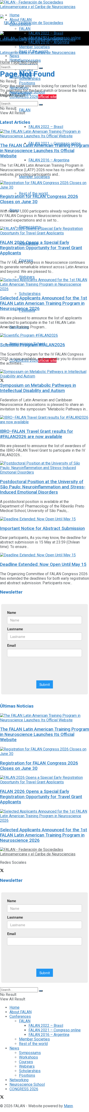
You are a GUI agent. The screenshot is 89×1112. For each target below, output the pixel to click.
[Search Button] (41, 68)
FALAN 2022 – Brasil (45, 126)
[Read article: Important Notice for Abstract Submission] (44, 519)
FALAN (24, 110)
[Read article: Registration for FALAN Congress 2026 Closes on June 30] (44, 185)
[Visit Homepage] (44, 7)
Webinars (27, 277)
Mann (68, 1106)
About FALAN (20, 1012)
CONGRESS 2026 (32, 96)
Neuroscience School (27, 1084)
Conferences (20, 1016)
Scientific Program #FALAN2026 (32, 344)
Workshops (28, 1057)
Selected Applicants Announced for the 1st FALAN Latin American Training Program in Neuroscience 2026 (43, 303)
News (14, 1048)
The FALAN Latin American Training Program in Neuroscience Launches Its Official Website (44, 151)
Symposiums (30, 1052)
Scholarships (30, 293)
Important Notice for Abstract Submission (42, 528)
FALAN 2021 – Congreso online (54, 1030)
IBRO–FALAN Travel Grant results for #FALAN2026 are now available (36, 434)
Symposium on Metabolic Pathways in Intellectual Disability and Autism (38, 388)
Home (5, 62)
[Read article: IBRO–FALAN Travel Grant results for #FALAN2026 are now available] (44, 419)
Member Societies (34, 177)
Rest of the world (33, 193)
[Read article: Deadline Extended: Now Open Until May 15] (44, 555)
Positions (27, 1075)
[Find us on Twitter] (2, 381)
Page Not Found (24, 62)
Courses (26, 1062)
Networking (18, 1080)
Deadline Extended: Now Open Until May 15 (43, 564)
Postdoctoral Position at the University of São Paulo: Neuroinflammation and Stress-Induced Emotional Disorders (42, 487)
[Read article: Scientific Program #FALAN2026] (44, 335)
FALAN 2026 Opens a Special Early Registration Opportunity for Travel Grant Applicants (41, 248)
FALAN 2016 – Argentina (48, 160)
